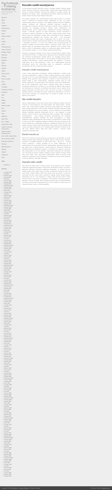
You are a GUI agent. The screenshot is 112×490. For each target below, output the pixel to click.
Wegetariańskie (6, 146)
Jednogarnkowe (6, 47)
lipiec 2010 (7, 363)
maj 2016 (6, 253)
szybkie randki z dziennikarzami (6, 132)
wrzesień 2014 (8, 286)
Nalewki (4, 68)
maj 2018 (6, 213)
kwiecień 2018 (8, 215)
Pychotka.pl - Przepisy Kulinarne (20, 488)
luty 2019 (6, 198)
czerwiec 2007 (8, 424)
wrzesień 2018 (8, 207)
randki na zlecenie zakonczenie (7, 127)
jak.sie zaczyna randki (8, 138)
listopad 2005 (7, 456)
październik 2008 (8, 398)
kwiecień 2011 (7, 348)
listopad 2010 (7, 356)
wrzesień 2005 (8, 459)
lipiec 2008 (7, 403)
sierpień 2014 (7, 288)
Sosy (3, 113)
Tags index (5, 119)
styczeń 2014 (7, 293)
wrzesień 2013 (8, 300)
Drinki (3, 33)
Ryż (3, 97)
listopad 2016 (7, 243)
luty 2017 (6, 238)
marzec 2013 (7, 310)
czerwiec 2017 (8, 232)
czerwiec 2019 (8, 192)
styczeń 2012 (7, 333)
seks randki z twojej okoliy (9, 136)
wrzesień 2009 (8, 379)
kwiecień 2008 (8, 408)
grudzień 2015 (7, 261)
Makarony (4, 55)
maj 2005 (6, 466)
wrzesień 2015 (8, 266)
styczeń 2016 (7, 260)
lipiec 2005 (7, 462)
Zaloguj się (7, 164)
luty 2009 (6, 391)
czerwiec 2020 (8, 172)
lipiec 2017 (7, 230)
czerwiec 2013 (8, 305)
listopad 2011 (7, 336)
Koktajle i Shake (6, 52)
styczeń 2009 (7, 393)
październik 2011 (8, 338)
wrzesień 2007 (8, 419)
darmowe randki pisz (7, 141)
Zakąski (4, 152)
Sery (3, 108)
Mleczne (4, 65)
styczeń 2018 (7, 220)
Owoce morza (6, 73)
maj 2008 (6, 406)
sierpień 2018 (7, 208)
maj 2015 (6, 273)
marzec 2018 (7, 217)
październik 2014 (8, 285)
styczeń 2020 (7, 180)
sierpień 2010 (7, 361)
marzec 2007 (7, 429)
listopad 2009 (7, 376)
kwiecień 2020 (8, 175)
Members (4, 60)
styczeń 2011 (7, 353)
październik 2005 (8, 457)
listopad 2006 (7, 436)
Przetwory (4, 92)
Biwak (3, 20)
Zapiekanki (5, 154)
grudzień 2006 (7, 434)
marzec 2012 (7, 330)
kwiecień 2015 (8, 275)
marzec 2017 (7, 237)
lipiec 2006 (7, 442)
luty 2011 (6, 351)
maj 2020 (6, 174)
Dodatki (4, 30)
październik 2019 (8, 185)
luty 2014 (6, 291)
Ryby (3, 95)
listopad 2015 (7, 263)
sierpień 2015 (7, 268)
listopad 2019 (7, 184)
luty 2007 (6, 431)
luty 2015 (6, 278)
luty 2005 (6, 471)
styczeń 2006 (7, 452)
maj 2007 (6, 426)
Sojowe (4, 111)
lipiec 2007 (7, 422)
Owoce (4, 71)
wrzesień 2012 (8, 320)
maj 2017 (6, 233)
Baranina (4, 17)
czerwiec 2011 (8, 345)
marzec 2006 (7, 449)
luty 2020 (6, 178)
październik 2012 (8, 318)
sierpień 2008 (7, 401)
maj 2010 (6, 366)
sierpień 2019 (7, 188)
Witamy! (4, 149)
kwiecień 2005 (8, 467)
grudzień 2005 (7, 454)
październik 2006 (8, 437)
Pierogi (4, 76)
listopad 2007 (7, 416)
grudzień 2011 (7, 335)
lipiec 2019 (7, 190)
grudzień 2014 (7, 281)
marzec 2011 (7, 349)
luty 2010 (6, 371)
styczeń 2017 (7, 240)
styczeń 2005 (7, 472)
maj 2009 (6, 386)
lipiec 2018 (7, 210)
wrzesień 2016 (8, 247)
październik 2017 (8, 225)
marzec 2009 (7, 389)
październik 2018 (8, 205)
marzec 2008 (7, 409)
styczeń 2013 (7, 313)
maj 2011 (6, 346)
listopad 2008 (7, 396)
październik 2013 (8, 298)
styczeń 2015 (7, 280)
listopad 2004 (7, 476)
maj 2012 (6, 326)
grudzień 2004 (7, 474)
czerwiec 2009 (8, 384)
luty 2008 (6, 411)
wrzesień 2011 (8, 340)
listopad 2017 (7, 223)
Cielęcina (4, 25)
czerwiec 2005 (8, 464)
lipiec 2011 (7, 343)
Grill (3, 39)
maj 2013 (6, 306)
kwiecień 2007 (8, 428)
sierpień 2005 (7, 461)
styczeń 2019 (7, 200)
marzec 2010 (7, 369)
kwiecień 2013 (8, 308)
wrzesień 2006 (8, 439)
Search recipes (6, 105)
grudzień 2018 (7, 202)
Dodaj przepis (6, 28)
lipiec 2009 (7, 383)
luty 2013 (6, 311)
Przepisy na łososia (7, 89)
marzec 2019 (7, 197)
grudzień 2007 (7, 414)
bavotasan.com (106, 488)
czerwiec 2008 (8, 404)
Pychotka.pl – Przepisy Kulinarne (10, 6)
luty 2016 (6, 258)
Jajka (3, 44)
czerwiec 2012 (8, 325)
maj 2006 (6, 446)
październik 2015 (8, 265)
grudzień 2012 (7, 315)
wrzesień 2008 (8, 399)
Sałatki (3, 100)
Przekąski (4, 87)
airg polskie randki (7, 124)
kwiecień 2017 (8, 235)
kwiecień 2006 (8, 447)
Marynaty (4, 57)
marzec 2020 (7, 177)
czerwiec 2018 (8, 212)
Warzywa (4, 144)
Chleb (3, 22)
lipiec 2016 (7, 250)
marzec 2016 (7, 257)
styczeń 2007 (7, 432)
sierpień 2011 (7, 341)
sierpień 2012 (7, 321)
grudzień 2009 (7, 374)
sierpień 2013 (7, 301)
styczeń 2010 (7, 373)
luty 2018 (6, 218)
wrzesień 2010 (8, 359)
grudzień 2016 (7, 242)
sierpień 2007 (7, 421)
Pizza (3, 81)
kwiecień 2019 (8, 195)
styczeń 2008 (7, 413)
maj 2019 (6, 193)
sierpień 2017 (7, 228)
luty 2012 (6, 331)
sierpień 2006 (7, 441)
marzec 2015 (7, 276)
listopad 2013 (7, 296)
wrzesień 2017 (8, 227)
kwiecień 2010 (8, 368)
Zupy (3, 157)
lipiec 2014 (7, 290)
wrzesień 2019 (8, 187)
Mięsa (3, 63)
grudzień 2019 (7, 182)
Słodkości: (4, 116)
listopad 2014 (7, 283)
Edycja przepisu (6, 36)
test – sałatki (5, 121)
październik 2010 (8, 358)
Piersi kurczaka (6, 79)
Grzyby (4, 41)
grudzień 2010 (7, 354)
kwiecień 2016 (8, 255)
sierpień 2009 (7, 381)
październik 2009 (8, 378)
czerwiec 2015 (8, 271)
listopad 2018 (7, 203)
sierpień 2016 (7, 248)
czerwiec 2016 (8, 252)
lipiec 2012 (7, 323)
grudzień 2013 (7, 295)
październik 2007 (8, 418)
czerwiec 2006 (8, 444)
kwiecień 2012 (8, 328)
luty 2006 (6, 451)
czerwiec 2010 (8, 364)
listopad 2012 (7, 316)
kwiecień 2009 (8, 388)
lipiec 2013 (7, 303)
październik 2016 (8, 245)
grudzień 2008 (7, 394)
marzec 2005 (7, 469)
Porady (4, 84)
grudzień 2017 (7, 222)
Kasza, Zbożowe (6, 49)
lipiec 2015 (7, 270)
